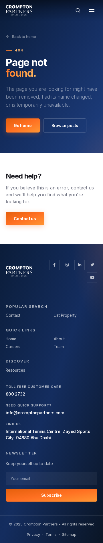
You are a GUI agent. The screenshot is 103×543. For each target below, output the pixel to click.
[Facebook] (54, 265)
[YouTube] (92, 278)
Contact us (25, 218)
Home (11, 339)
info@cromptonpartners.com (35, 412)
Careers (13, 346)
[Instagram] (67, 265)
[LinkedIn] (79, 265)
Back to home (24, 36)
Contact (13, 315)
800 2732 (15, 394)
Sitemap (69, 534)
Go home (23, 125)
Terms (51, 534)
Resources (15, 370)
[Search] (78, 10)
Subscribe (51, 495)
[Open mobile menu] (91, 10)
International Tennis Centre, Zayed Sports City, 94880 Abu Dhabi (48, 435)
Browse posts (65, 125)
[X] (92, 265)
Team (59, 346)
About (59, 339)
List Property (65, 315)
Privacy (33, 534)
